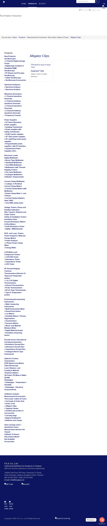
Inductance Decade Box (14, 347)
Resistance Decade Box (14, 344)
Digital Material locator (14, 330)
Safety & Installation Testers (15, 217)
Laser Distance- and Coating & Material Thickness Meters (12, 370)
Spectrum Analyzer (12, 87)
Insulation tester (10, 219)
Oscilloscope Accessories (15, 80)
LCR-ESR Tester (11, 257)
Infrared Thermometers (14, 285)
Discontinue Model (11, 437)
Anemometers (11, 321)
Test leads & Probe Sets (14, 401)
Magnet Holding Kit (13, 418)
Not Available (9, 439)
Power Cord (10, 403)
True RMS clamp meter (14, 203)
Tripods (7, 432)
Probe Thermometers (13, 288)
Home (24, 3)
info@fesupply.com (17, 480)
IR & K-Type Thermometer (15, 290)
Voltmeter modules (11, 394)
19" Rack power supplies (15, 137)
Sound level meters (13, 311)
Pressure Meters (11, 323)
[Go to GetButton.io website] (102, 524)
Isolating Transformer (13, 127)
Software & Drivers (11, 434)
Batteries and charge (13, 420)
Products (32, 3)
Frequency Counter (13, 115)
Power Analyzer (11, 240)
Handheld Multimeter (13, 162)
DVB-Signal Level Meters (14, 363)
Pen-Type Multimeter (13, 172)
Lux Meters (9, 314)
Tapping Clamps (11, 408)
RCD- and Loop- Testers (14, 233)
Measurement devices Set (14, 429)
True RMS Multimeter (13, 165)
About (24, 11)
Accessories (9, 441)
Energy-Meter (10, 248)
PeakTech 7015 (37, 71)
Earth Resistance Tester (14, 226)
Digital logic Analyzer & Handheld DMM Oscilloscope (14, 68)
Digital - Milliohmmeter (14, 229)
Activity (42, 3)
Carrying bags (11, 415)
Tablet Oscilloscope (13, 78)
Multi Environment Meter (15, 309)
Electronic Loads (11, 155)
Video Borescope (11, 366)
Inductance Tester (12, 259)
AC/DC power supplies (14, 134)
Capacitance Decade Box (15, 349)
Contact (32, 11)
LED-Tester (9, 264)
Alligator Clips (75, 37)
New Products (10, 56)
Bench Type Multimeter (14, 160)
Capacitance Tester (13, 262)
